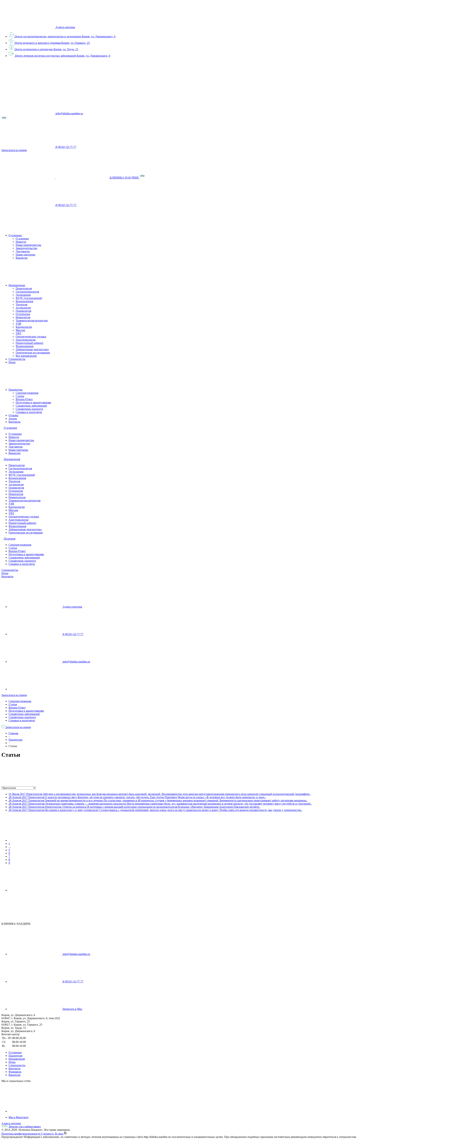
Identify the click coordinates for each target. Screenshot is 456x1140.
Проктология (24, 288)
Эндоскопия (23, 294)
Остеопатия (23, 314)
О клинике (22, 238)
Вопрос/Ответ (24, 399)
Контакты (7, 576)
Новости (21, 241)
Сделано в (52, 1133)
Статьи (20, 396)
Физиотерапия (24, 346)
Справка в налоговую (29, 412)
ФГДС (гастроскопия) (29, 298)
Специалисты (9, 570)
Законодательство (26, 248)
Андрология (23, 307)
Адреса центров (65, 27)
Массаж (20, 330)
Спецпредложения (27, 392)
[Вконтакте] (35, 1111)
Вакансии (22, 257)
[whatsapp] (35, 689)
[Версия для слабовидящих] (4, 119)
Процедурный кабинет (29, 342)
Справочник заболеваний (31, 405)
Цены (4, 573)
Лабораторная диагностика (32, 349)
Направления (17, 1058)
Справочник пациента (29, 408)
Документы (23, 251)
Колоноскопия (24, 301)
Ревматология (17, 497)
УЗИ (18, 323)
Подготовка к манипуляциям (33, 402)
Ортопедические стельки (31, 336)
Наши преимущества (28, 244)
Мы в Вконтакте (18, 1117)
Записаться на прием (14, 695)
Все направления (26, 355)
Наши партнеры (25, 254)
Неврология (23, 317)
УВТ (18, 333)
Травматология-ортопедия (32, 320)
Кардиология (24, 326)
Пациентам (15, 1055)
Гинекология (23, 310)
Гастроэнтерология (27, 291)
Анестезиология (25, 339)
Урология (21, 304)
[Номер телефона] (103, 205)
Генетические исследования (33, 352)
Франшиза (15, 1071)
